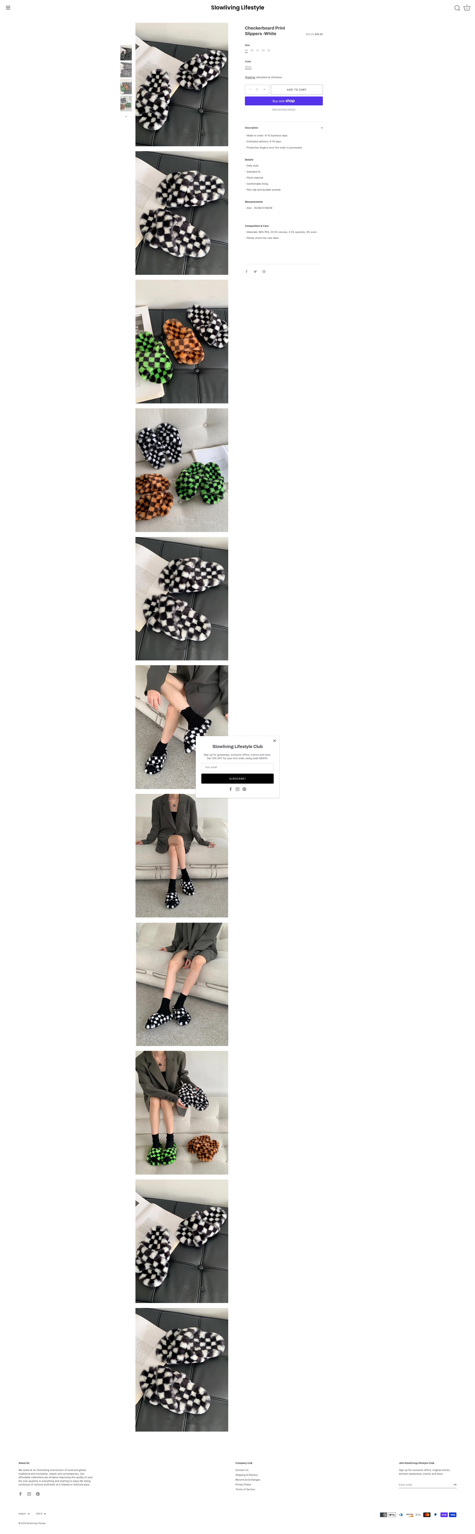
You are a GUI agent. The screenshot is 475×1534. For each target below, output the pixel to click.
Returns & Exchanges (247, 1479)
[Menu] (8, 8)
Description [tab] (251, 127)
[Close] (275, 741)
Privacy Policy (243, 1484)
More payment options (283, 109)
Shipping (250, 77)
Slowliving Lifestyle (237, 8)
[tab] (284, 187)
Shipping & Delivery (246, 1474)
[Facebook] (230, 789)
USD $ (39, 1513)
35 (246, 50)
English (22, 1513)
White (248, 66)
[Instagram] (237, 789)
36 (251, 50)
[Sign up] (454, 1484)
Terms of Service (245, 1489)
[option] (126, 53)
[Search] (457, 8)
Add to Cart (297, 89)
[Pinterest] (244, 789)
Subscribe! (237, 778)
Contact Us (241, 1469)
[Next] (126, 116)
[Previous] (126, 40)
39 (268, 50)
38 (263, 50)
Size (247, 45)
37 (257, 50)
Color (248, 61)
